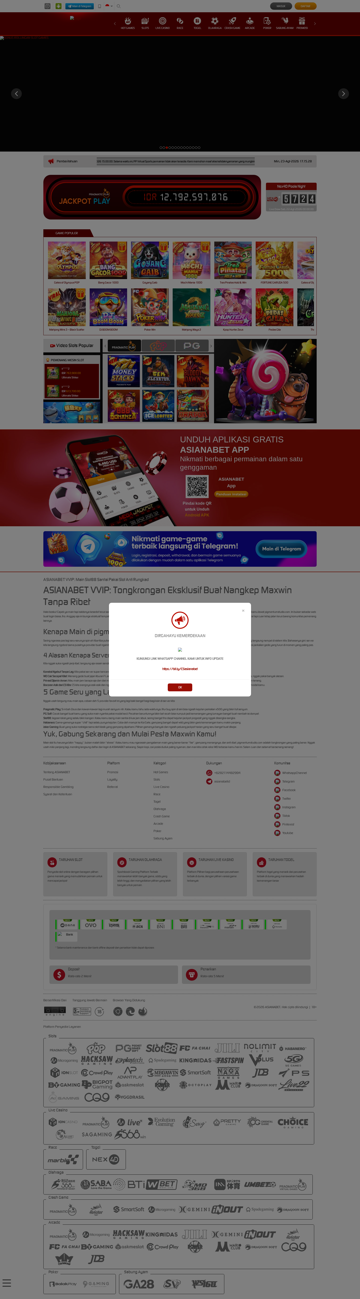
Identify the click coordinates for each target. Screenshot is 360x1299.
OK (180, 687)
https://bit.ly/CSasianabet (180, 669)
